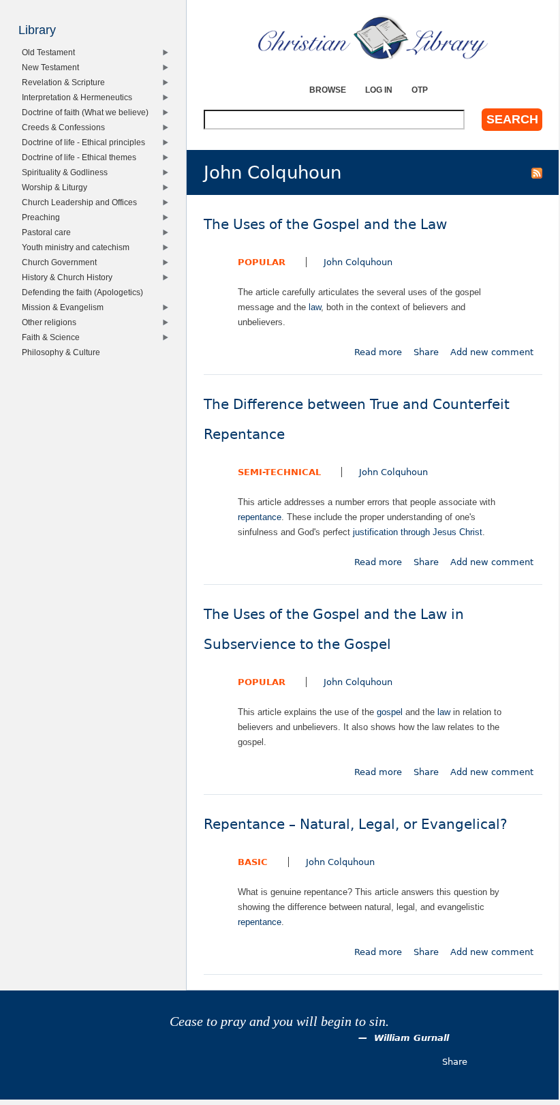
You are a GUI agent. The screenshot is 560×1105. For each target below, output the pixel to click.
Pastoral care (49, 232)
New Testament (53, 67)
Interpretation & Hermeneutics (79, 97)
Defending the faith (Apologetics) (85, 292)
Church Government (62, 262)
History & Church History (69, 277)
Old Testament (51, 52)
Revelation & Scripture (66, 82)
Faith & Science (53, 337)
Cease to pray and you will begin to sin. (279, 1021)
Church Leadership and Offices (82, 202)
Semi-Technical (279, 472)
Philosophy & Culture (63, 352)
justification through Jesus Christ (417, 532)
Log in (378, 89)
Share (426, 352)
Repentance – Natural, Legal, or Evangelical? (356, 824)
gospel (390, 712)
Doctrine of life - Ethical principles (86, 142)
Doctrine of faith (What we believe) (88, 112)
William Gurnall (411, 1038)
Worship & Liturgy (57, 187)
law (315, 307)
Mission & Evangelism (65, 307)
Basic (253, 862)
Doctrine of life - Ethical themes (81, 157)
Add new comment (491, 352)
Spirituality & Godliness (67, 172)
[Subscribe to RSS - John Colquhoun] (536, 172)
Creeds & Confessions (66, 127)
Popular (261, 262)
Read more (378, 352)
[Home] (373, 37)
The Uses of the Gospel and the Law (325, 224)
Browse (327, 89)
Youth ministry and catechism (78, 247)
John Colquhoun (358, 262)
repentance (259, 517)
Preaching (43, 217)
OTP (419, 89)
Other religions (51, 322)
